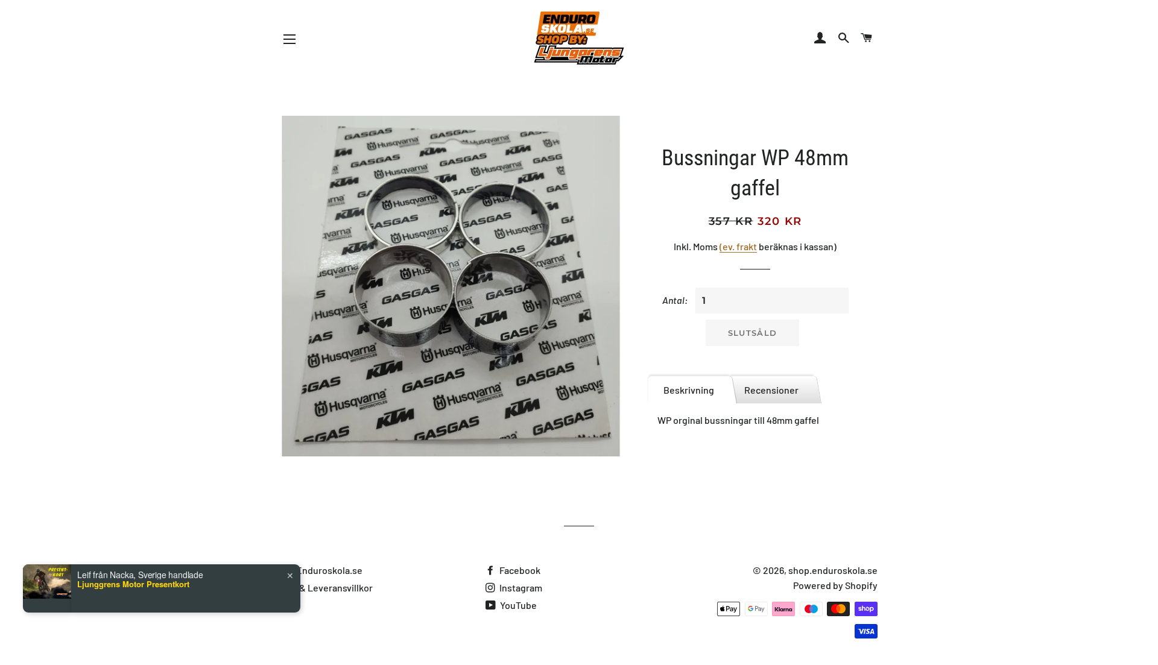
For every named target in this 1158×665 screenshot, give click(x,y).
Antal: (675, 300)
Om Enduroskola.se (321, 570)
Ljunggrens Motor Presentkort (133, 642)
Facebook (519, 570)
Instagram (520, 587)
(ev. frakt (738, 246)
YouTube (517, 605)
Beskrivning (688, 390)
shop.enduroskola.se (833, 570)
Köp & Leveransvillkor (326, 587)
